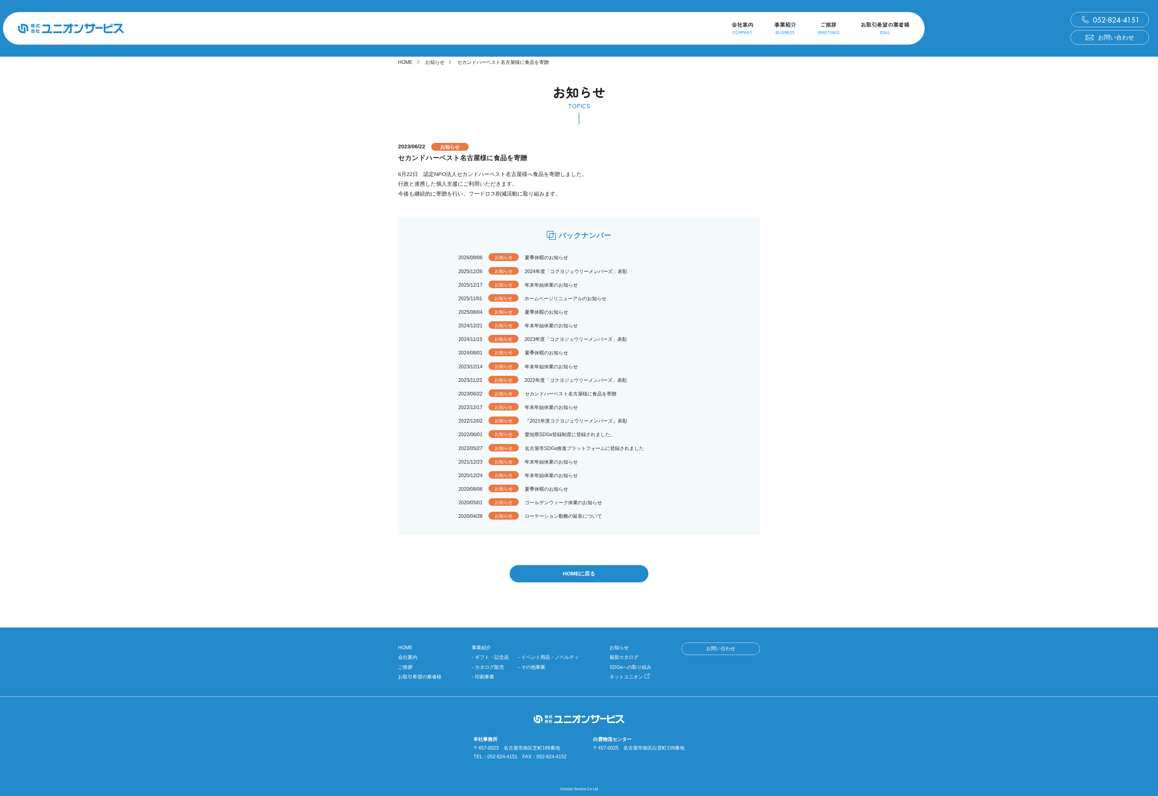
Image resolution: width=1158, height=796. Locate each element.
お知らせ (435, 62)
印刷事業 (484, 676)
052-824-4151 (502, 756)
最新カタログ (623, 657)
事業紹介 (481, 647)
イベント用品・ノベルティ (550, 657)
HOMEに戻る (579, 574)
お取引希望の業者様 (419, 676)
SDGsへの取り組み (630, 667)
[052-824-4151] (1110, 19)
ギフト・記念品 (492, 657)
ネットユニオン (626, 676)
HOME (405, 62)
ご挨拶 (405, 667)
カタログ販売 (489, 667)
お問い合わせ (1116, 37)
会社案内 (407, 657)
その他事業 (533, 667)
